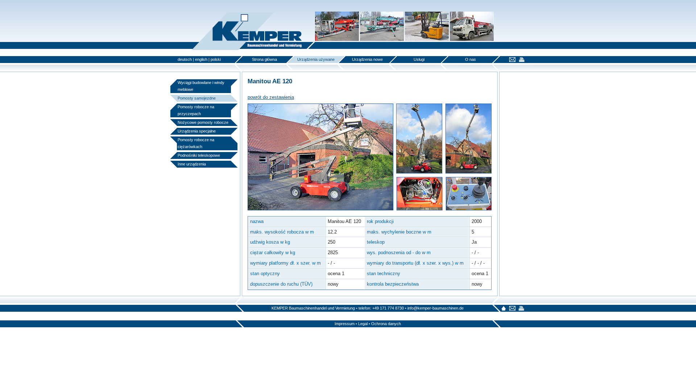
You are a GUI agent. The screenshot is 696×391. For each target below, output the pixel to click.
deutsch (185, 59)
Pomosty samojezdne (197, 98)
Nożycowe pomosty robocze (203, 122)
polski (216, 59)
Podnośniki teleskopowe (199, 155)
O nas (470, 59)
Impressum (345, 323)
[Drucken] (521, 60)
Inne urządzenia (192, 164)
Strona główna (264, 59)
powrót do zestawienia (271, 97)
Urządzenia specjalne (197, 131)
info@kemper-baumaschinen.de (435, 308)
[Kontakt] (511, 60)
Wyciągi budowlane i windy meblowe (201, 86)
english (201, 59)
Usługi (419, 59)
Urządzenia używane (316, 59)
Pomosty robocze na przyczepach (196, 110)
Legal (363, 323)
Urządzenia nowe (367, 59)
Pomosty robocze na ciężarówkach (196, 143)
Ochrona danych (386, 323)
